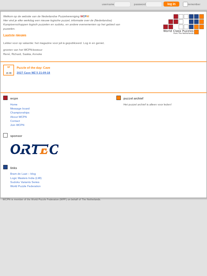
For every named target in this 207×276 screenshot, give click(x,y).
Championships (19, 112)
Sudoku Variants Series (24, 182)
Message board (20, 108)
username (108, 4)
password (140, 4)
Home (14, 104)
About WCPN (18, 116)
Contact (15, 120)
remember (194, 4)
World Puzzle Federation (25, 186)
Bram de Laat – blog (23, 173)
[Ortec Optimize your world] (46, 149)
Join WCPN (17, 124)
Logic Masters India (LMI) (26, 178)
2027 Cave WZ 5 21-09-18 (33, 72)
